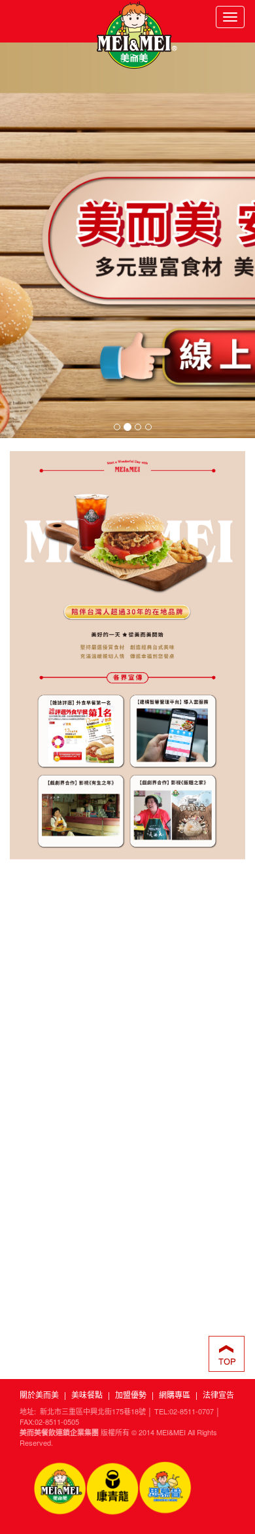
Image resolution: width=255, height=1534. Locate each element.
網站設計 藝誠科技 (127, 1453)
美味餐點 (87, 1394)
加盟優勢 (130, 1394)
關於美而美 (39, 1394)
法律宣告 (218, 1394)
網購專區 (174, 1394)
